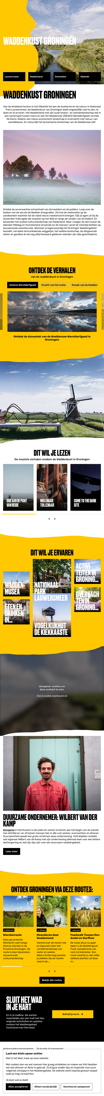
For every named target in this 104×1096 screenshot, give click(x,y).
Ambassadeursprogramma (18, 1048)
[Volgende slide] (54, 519)
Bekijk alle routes (52, 980)
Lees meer (12, 851)
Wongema (8, 830)
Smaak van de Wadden (85, 284)
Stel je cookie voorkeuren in (52, 695)
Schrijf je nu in (70, 1014)
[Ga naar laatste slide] (49, 519)
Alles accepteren (18, 1086)
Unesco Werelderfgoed (22, 284)
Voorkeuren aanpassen (76, 1086)
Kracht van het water (54, 284)
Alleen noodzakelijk (45, 1086)
